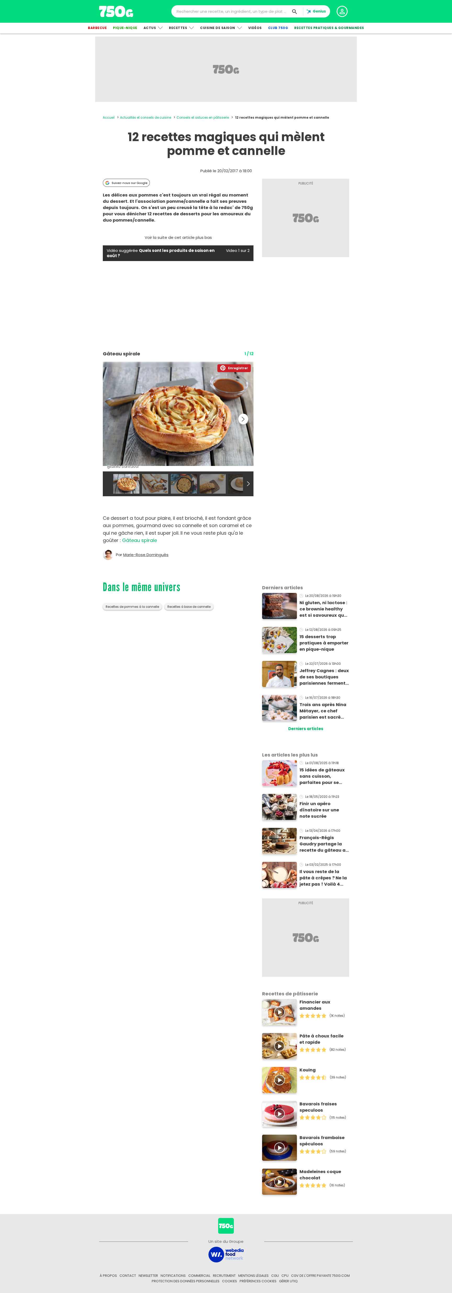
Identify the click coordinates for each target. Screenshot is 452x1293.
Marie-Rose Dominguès (145, 554)
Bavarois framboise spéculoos (322, 1141)
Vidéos (255, 28)
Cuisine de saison (217, 28)
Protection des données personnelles (185, 1281)
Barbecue (97, 28)
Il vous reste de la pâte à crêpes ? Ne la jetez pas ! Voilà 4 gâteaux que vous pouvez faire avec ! (323, 878)
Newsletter (148, 1275)
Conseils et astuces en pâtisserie (203, 117)
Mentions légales (253, 1275)
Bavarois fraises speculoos (318, 1107)
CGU (275, 1275)
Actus (150, 28)
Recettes (178, 28)
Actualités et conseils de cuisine (145, 117)
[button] (234, 368)
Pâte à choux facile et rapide (321, 1039)
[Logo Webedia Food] (226, 1254)
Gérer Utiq (288, 1281)
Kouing (308, 1070)
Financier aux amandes (315, 1005)
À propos (108, 1275)
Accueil (109, 117)
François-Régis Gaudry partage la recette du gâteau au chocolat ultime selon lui (324, 844)
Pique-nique (125, 28)
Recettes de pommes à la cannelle (132, 607)
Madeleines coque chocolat (320, 1175)
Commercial (199, 1275)
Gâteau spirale (139, 540)
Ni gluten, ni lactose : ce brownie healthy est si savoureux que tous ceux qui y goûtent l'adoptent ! (323, 609)
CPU (285, 1275)
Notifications (173, 1275)
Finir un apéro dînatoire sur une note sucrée (319, 810)
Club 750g (278, 28)
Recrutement (224, 1275)
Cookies (229, 1281)
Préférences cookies (258, 1281)
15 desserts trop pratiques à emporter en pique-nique (324, 643)
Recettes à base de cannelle (189, 607)
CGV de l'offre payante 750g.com (320, 1275)
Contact (128, 1275)
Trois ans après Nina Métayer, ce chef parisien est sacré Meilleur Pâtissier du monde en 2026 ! (323, 711)
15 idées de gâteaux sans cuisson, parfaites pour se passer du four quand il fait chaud (324, 776)
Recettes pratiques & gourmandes (329, 28)
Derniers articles (305, 728)
